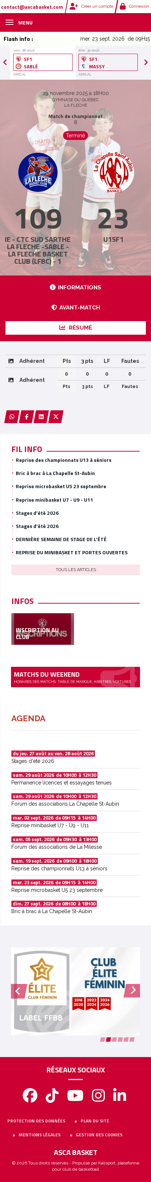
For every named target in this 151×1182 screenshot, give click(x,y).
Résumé (79, 327)
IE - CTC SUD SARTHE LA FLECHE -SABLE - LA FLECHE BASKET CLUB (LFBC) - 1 (38, 250)
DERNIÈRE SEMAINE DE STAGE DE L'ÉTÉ (61, 539)
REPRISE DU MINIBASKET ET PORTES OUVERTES (72, 552)
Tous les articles (76, 569)
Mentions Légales (39, 1135)
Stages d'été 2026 (37, 513)
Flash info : (18, 38)
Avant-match (79, 307)
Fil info (26, 449)
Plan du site (95, 1121)
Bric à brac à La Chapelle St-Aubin (55, 473)
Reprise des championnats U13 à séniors (63, 460)
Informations (79, 287)
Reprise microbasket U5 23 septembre (61, 486)
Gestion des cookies (99, 1135)
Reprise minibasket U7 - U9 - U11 (54, 499)
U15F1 (113, 239)
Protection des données (36, 1121)
